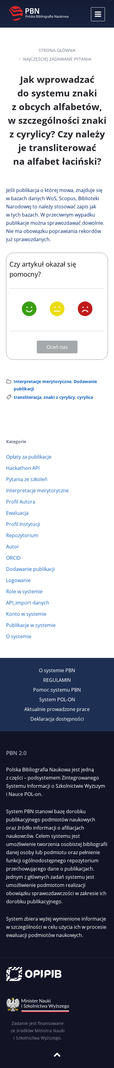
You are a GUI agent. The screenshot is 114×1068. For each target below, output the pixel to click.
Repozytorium (22, 535)
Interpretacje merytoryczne (42, 381)
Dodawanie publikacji (30, 569)
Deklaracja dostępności (57, 719)
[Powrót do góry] (57, 1054)
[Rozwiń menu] (98, 14)
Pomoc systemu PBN (57, 689)
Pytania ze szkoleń (26, 479)
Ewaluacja (17, 513)
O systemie (18, 636)
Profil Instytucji (23, 524)
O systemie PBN (57, 670)
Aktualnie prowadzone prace (57, 709)
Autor (12, 546)
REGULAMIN (57, 680)
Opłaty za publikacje (28, 456)
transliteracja (27, 397)
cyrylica (85, 397)
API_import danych (27, 602)
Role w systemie (24, 591)
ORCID (13, 557)
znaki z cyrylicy (59, 397)
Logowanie (18, 580)
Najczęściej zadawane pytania (57, 59)
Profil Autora (20, 501)
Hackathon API (23, 468)
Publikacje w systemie (31, 625)
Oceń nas (57, 347)
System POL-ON (57, 699)
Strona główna (57, 50)
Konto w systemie (26, 614)
